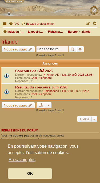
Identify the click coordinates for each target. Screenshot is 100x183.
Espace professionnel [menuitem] (40, 23)
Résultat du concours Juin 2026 (41, 87)
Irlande (9, 42)
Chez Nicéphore (41, 77)
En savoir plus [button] (22, 160)
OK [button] (30, 173)
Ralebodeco (51, 90)
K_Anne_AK (51, 74)
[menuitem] (14, 23)
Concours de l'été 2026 (34, 71)
